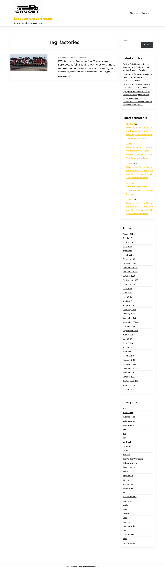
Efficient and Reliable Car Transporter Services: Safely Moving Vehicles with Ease (87, 63)
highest (126, 471)
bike (124, 429)
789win (129, 199)
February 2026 (129, 259)
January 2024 (129, 364)
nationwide (128, 488)
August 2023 (129, 385)
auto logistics (129, 417)
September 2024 (130, 331)
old (124, 492)
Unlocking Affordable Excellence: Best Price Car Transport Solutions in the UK (137, 77)
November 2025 (130, 272)
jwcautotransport (80, 57)
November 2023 (130, 372)
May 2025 (127, 297)
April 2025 (127, 301)
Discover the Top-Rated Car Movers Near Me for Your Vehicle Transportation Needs (137, 102)
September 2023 (130, 381)
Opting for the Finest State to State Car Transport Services (136, 93)
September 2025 (130, 280)
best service (128, 425)
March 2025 (128, 305)
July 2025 (127, 288)
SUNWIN (130, 163)
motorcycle (128, 484)
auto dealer (128, 413)
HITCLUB (130, 124)
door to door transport (133, 459)
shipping (126, 509)
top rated (127, 513)
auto (125, 408)
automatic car (129, 421)
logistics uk (128, 475)
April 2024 (127, 351)
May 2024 (127, 347)
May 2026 (127, 246)
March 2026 (128, 255)
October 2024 (129, 326)
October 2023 (129, 377)
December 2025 (130, 267)
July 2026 (127, 238)
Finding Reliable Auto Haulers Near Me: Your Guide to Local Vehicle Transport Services (136, 67)
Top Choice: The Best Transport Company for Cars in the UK (137, 85)
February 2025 (129, 309)
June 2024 (128, 343)
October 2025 (129, 276)
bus (124, 434)
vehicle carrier (129, 543)
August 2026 (129, 234)
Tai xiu (129, 144)
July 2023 (127, 389)
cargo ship (127, 446)
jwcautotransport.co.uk (33, 19)
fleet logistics (129, 467)
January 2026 (129, 263)
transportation (129, 526)
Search (126, 40)
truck (125, 530)
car (124, 438)
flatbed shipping (130, 463)
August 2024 (129, 335)
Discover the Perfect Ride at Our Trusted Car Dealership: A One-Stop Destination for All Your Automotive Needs (139, 132)
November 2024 (130, 322)
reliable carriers (129, 496)
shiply (125, 505)
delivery (126, 454)
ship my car (128, 501)
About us (134, 13)
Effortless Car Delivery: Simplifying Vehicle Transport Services (139, 190)
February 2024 (129, 360)
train (125, 518)
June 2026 (128, 242)
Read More (62, 77)
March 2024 (128, 356)
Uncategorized (129, 534)
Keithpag (130, 183)
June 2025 (128, 293)
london (126, 480)
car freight (127, 442)
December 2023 (130, 368)
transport (127, 522)
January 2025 (129, 314)
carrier (126, 450)
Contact (146, 13)
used (125, 539)
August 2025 (129, 284)
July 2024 (127, 339)
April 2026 (127, 251)
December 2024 (130, 318)
